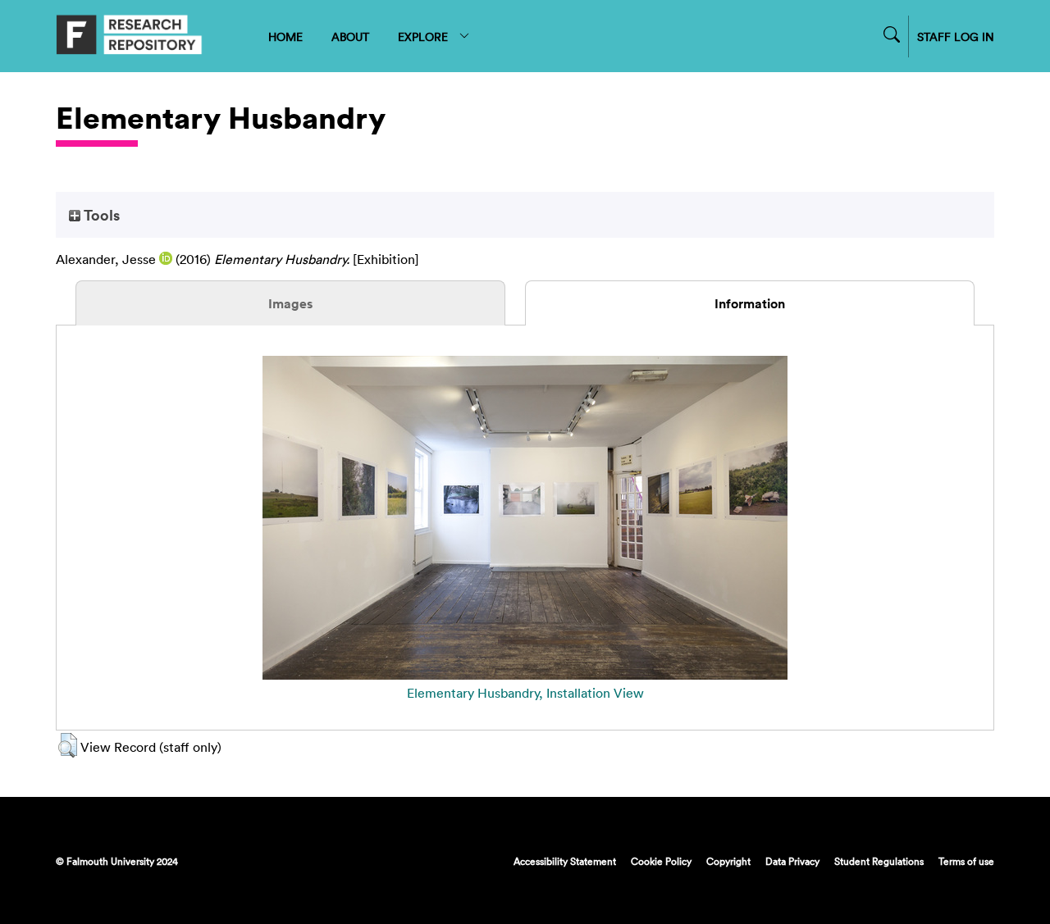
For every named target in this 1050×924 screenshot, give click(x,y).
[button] (67, 745)
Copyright (728, 860)
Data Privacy (792, 860)
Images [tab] (290, 303)
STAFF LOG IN (955, 36)
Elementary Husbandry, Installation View (525, 693)
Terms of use (966, 860)
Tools (100, 215)
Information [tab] (749, 303)
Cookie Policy (661, 860)
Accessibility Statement (565, 860)
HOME (285, 36)
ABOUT (350, 36)
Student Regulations (879, 860)
